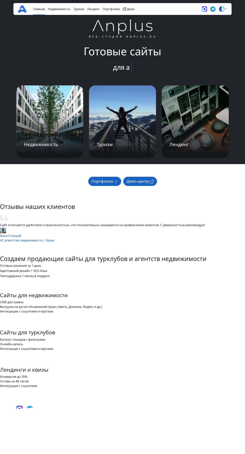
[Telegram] (213, 9)
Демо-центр (138, 181)
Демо (130, 9)
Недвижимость (59, 9)
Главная (39, 9)
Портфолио (111, 9)
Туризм (79, 9)
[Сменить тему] (222, 9)
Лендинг (93, 9)
